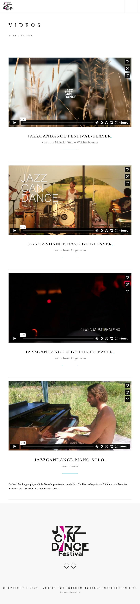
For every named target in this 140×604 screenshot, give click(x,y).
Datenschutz (75, 592)
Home (13, 35)
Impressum (64, 592)
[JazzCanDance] (8, 6)
